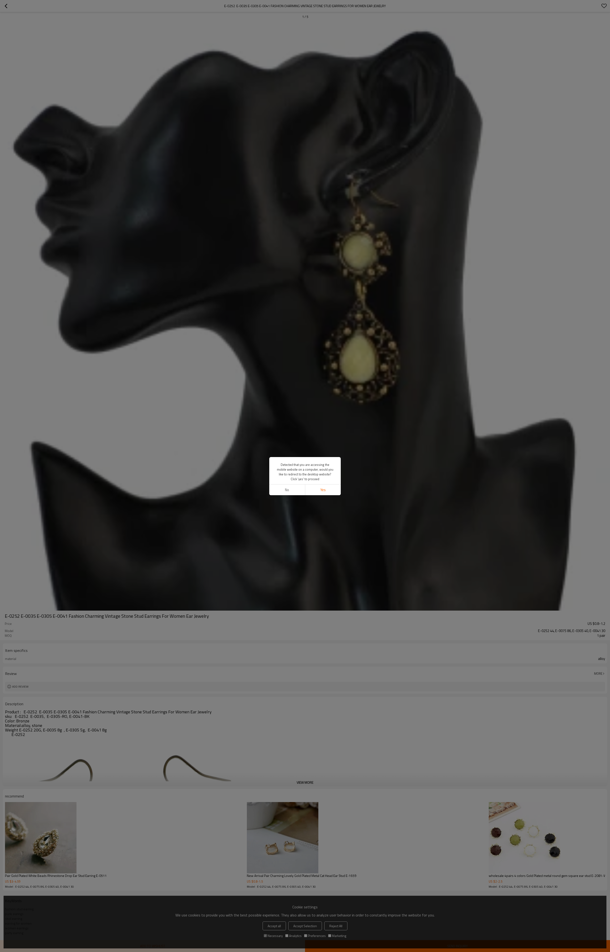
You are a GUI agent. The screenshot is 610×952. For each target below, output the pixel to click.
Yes (323, 490)
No (287, 490)
